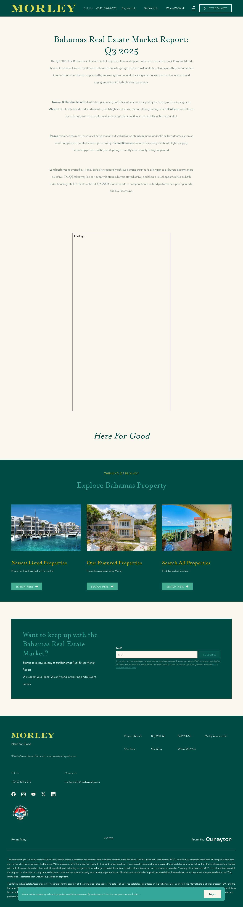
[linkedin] (53, 794)
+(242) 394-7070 (106, 8)
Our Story (156, 748)
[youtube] (33, 794)
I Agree (212, 894)
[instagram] (23, 794)
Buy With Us (129, 8)
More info (145, 894)
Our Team (130, 748)
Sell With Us (151, 8)
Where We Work (175, 8)
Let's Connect (217, 8)
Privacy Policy (18, 839)
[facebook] (13, 794)
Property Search (133, 735)
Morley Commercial (215, 735)
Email (119, 648)
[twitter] (43, 794)
